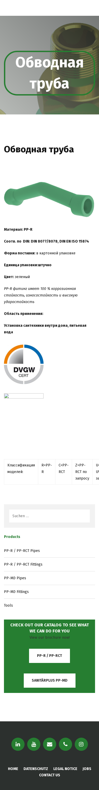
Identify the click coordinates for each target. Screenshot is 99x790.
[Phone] (65, 744)
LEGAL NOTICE (65, 769)
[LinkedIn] (18, 744)
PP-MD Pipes (15, 578)
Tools (8, 605)
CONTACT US (49, 775)
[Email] (49, 744)
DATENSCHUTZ (35, 769)
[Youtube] (33, 744)
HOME (13, 769)
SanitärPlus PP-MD (50, 680)
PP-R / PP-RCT (49, 655)
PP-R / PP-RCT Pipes (22, 551)
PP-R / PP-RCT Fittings (23, 564)
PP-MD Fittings (16, 592)
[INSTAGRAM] (81, 744)
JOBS (87, 769)
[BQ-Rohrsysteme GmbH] (31, 8)
